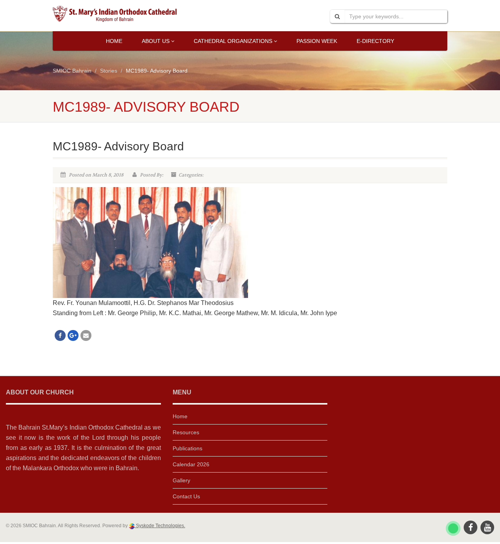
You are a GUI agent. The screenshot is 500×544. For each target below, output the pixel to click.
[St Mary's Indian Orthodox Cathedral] (115, 14)
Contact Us (186, 496)
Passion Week (316, 41)
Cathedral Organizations (233, 41)
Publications (187, 448)
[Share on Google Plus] (73, 335)
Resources (186, 432)
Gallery (181, 480)
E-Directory (375, 41)
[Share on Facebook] (60, 335)
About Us (156, 41)
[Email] (85, 335)
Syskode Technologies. (160, 525)
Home (114, 41)
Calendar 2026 (191, 464)
